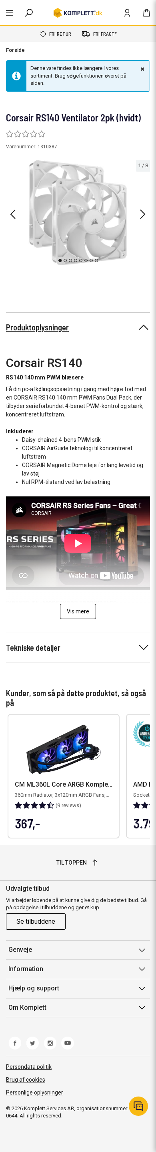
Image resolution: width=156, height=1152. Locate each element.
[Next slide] (143, 214)
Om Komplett (27, 1007)
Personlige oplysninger (34, 1092)
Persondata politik (29, 1067)
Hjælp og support (33, 988)
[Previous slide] (13, 214)
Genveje (20, 949)
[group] (78, 213)
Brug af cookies (25, 1079)
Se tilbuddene (35, 921)
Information (25, 969)
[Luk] (142, 69)
